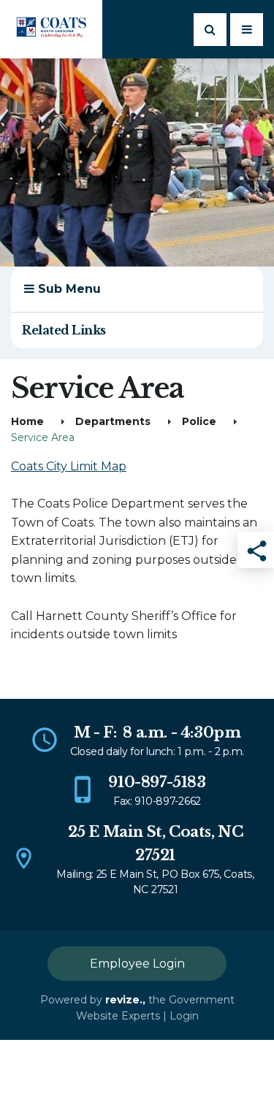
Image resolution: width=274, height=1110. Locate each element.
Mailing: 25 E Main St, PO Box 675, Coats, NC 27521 (155, 882)
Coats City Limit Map (68, 466)
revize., (125, 999)
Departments (113, 421)
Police (199, 421)
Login (184, 1015)
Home (27, 421)
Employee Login (137, 964)
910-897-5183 (156, 782)
